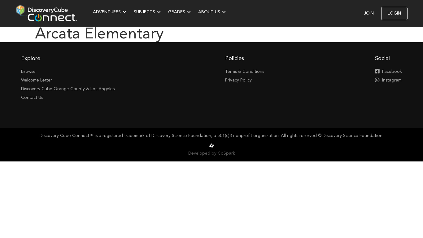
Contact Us (32, 97)
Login (394, 13)
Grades (176, 12)
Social (382, 58)
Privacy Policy (238, 80)
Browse (28, 71)
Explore (30, 58)
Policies (234, 58)
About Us (209, 12)
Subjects (144, 12)
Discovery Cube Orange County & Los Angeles (68, 89)
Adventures (107, 12)
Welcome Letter (36, 80)
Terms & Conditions (244, 71)
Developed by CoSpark (211, 153)
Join (369, 13)
